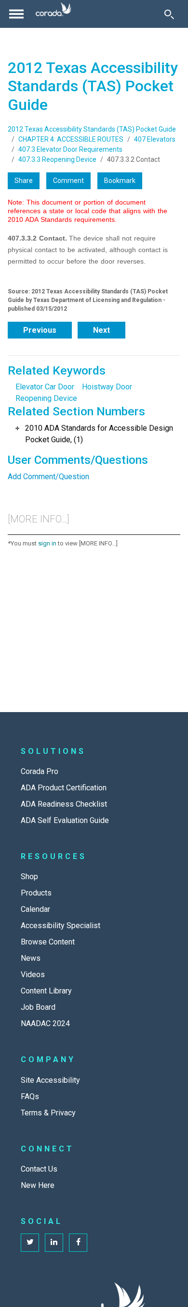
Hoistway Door (107, 386)
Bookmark (119, 180)
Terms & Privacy (48, 1112)
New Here (37, 1185)
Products (36, 892)
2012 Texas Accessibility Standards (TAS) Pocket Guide (92, 129)
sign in (47, 543)
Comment (68, 180)
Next (101, 330)
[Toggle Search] (169, 14)
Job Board (38, 1007)
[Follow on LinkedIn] (54, 1243)
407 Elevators (154, 139)
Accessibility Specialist (60, 925)
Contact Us (39, 1169)
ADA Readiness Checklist (64, 804)
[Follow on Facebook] (78, 1243)
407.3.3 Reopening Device (57, 159)
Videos (33, 974)
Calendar (35, 909)
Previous (39, 330)
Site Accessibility (50, 1080)
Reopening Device (46, 398)
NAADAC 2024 (45, 1023)
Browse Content (48, 941)
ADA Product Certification (64, 787)
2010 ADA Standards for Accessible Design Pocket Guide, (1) (99, 434)
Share (23, 180)
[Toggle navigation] (16, 14)
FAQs (30, 1096)
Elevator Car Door (44, 386)
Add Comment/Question (48, 476)
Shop (29, 876)
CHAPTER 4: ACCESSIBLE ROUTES (70, 139)
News (30, 958)
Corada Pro (39, 771)
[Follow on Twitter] (30, 1243)
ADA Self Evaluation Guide (65, 820)
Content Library (46, 990)
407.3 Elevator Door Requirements (70, 149)
